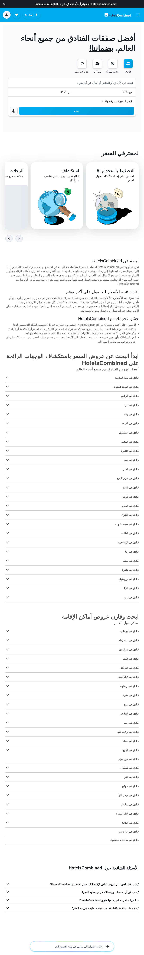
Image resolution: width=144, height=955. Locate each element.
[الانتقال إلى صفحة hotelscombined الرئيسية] (117, 15)
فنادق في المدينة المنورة (126, 386)
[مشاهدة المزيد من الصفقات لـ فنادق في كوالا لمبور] (7, 677)
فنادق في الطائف (130, 533)
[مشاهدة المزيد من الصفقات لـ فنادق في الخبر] (7, 469)
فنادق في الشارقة (129, 713)
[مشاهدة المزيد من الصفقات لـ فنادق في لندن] (7, 460)
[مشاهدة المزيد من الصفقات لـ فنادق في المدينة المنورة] (7, 387)
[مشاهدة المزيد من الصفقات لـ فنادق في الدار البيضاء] (7, 813)
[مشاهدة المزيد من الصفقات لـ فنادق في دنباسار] (7, 804)
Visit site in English (47, 4)
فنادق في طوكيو (130, 786)
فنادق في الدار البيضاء (127, 813)
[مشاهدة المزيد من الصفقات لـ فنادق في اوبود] (7, 597)
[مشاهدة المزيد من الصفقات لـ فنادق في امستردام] (7, 640)
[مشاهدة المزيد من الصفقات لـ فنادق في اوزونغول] (7, 579)
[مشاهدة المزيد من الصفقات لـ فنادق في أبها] (7, 551)
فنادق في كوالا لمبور (128, 677)
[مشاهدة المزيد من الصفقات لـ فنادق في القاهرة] (7, 451)
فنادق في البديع (131, 750)
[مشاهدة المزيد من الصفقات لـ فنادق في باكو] (7, 777)
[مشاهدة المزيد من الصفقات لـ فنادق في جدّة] (7, 414)
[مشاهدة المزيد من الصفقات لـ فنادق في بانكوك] (7, 515)
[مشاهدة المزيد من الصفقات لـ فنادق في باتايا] (7, 588)
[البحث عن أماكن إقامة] (128, 63)
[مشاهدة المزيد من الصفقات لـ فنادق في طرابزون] (7, 649)
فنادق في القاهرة (130, 450)
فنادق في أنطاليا (130, 822)
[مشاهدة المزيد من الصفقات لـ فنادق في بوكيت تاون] (7, 732)
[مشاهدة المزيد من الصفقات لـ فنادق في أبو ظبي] (7, 631)
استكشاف (70, 170)
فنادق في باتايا (131, 588)
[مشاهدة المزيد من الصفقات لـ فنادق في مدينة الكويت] (7, 524)
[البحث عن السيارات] (97, 63)
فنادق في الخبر (131, 469)
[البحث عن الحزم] (81, 63)
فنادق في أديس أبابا (129, 795)
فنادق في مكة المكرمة (127, 377)
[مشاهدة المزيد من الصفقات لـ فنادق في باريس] (7, 496)
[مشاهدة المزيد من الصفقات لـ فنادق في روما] (7, 722)
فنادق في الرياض (130, 396)
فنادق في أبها (132, 551)
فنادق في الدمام (130, 505)
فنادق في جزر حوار (129, 759)
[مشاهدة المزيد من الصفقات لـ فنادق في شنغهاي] (7, 768)
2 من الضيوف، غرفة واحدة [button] (117, 101)
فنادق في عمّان (131, 658)
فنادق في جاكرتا (130, 570)
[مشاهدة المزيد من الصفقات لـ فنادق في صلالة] (7, 741)
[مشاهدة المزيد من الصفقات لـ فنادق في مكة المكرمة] (7, 377)
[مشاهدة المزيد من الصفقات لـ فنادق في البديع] (7, 750)
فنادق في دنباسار (130, 804)
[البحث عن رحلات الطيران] (112, 63)
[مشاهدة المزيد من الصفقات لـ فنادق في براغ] (7, 704)
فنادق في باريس (130, 496)
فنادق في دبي (132, 405)
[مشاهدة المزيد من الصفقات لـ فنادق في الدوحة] (7, 423)
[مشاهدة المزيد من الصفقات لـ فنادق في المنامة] (7, 441)
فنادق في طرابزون (129, 649)
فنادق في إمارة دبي (129, 831)
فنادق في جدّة (131, 414)
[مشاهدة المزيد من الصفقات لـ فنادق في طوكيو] (7, 786)
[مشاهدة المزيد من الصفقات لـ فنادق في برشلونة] (7, 686)
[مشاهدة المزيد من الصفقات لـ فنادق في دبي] (7, 405)
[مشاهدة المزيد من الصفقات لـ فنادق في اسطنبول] (7, 432)
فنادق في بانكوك (130, 515)
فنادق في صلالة (131, 741)
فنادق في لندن (131, 460)
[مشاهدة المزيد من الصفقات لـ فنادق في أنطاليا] (7, 822)
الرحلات (17, 170)
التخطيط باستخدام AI (115, 170)
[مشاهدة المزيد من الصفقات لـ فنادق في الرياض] (7, 396)
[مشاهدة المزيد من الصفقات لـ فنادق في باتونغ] (7, 487)
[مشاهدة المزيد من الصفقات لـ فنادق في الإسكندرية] (7, 542)
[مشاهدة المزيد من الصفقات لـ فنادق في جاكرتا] (7, 570)
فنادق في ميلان (131, 560)
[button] (4, 4)
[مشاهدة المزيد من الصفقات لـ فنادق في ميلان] (7, 560)
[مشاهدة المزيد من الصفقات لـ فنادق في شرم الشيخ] (7, 478)
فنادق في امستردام (129, 640)
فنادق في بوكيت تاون (128, 732)
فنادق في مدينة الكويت (127, 524)
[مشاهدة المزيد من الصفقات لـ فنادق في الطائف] (7, 533)
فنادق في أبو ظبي (129, 631)
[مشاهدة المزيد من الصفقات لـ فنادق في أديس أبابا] (7, 795)
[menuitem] (128, 66)
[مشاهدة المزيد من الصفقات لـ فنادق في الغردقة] (7, 668)
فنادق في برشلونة (129, 686)
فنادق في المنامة (130, 441)
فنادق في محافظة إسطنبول (124, 840)
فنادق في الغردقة (130, 667)
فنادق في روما (131, 722)
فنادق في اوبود (131, 597)
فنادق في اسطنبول (129, 432)
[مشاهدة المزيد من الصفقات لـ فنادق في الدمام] (7, 506)
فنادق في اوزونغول (129, 579)
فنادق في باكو (132, 777)
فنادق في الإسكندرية (128, 542)
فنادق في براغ (131, 704)
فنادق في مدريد (131, 695)
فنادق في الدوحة (130, 423)
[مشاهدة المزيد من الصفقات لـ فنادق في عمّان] (7, 658)
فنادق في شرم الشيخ (128, 478)
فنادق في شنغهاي (130, 767)
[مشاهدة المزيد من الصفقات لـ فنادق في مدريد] (7, 695)
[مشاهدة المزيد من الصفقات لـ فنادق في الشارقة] (7, 713)
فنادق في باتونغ (131, 487)
